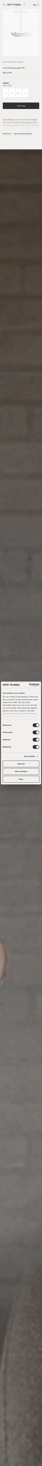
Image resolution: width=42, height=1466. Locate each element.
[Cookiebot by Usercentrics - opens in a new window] (29, 684)
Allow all (21, 764)
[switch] (36, 732)
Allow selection (21, 771)
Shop (4, 62)
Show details (29, 756)
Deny (21, 779)
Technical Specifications (23, 134)
